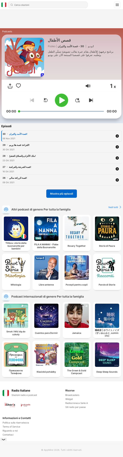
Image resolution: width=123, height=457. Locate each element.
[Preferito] (18, 86)
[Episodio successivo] (90, 100)
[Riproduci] (61, 100)
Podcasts (7, 31)
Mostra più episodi (61, 193)
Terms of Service (11, 426)
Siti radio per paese (75, 407)
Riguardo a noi (10, 430)
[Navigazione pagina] (117, 5)
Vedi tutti (113, 207)
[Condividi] (10, 86)
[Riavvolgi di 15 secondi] (45, 100)
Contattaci (8, 434)
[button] (88, 86)
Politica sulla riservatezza (16, 422)
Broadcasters (72, 395)
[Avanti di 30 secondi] (77, 100)
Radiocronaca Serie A (76, 403)
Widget (69, 399)
